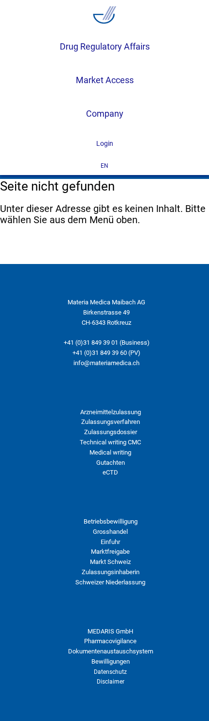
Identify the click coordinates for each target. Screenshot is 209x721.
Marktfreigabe (110, 551)
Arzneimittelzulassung (110, 412)
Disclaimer (110, 681)
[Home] (104, 15)
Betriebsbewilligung (111, 521)
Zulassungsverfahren (110, 421)
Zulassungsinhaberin (110, 572)
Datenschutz (110, 671)
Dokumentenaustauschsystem (110, 651)
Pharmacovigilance (110, 641)
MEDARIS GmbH (110, 631)
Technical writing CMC (110, 442)
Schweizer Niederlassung (110, 582)
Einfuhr (110, 541)
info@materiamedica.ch (106, 363)
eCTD (110, 472)
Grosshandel (110, 531)
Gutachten (110, 462)
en (104, 165)
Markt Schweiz (110, 561)
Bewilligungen (110, 661)
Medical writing (110, 452)
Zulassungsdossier (110, 432)
